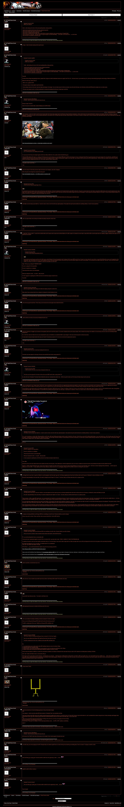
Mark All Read (15, 803)
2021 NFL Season (26, 10)
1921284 (119, 473)
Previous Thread (33, 14)
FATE (106, 20)
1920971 (119, 147)
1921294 (119, 488)
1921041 (119, 246)
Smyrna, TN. (7, 191)
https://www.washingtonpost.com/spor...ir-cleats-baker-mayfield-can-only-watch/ (37, 143)
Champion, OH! (7, 66)
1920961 (119, 20)
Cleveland (6, 122)
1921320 (119, 591)
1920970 (119, 112)
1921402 (119, 729)
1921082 (119, 428)
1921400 (119, 708)
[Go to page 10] (119, 18)
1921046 (119, 315)
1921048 (119, 329)
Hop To (54, 798)
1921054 (119, 363)
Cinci (5, 157)
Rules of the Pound (7, 803)
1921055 (119, 383)
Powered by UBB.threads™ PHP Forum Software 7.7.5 (62, 806)
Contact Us (107, 803)
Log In (119, 10)
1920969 (119, 95)
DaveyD (105, 779)
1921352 (119, 664)
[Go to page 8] (107, 18)
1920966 (119, 43)
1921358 (119, 676)
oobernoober (105, 231)
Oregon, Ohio (7, 571)
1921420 (119, 742)
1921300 (119, 527)
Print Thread (6, 17)
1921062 (119, 398)
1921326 (119, 617)
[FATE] (7, 62)
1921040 (119, 231)
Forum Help (112, 803)
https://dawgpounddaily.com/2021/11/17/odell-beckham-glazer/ (34, 548)
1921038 (119, 202)
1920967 (119, 55)
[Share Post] (116, 20)
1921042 (119, 284)
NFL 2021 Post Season (35, 10)
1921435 (119, 754)
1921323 (119, 604)
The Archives (19, 10)
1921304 (119, 561)
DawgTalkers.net (7, 10)
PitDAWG (105, 147)
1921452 (119, 779)
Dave (106, 43)
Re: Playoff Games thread (11, 20)
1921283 (119, 445)
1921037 (119, 180)
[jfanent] (7, 567)
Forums (13, 10)
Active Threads (12, 12)
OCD (106, 95)
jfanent (106, 708)
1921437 (119, 767)
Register (114, 10)
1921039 (119, 216)
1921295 (119, 512)
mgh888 (105, 55)
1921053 (119, 345)
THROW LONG (104, 742)
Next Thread (91, 14)
